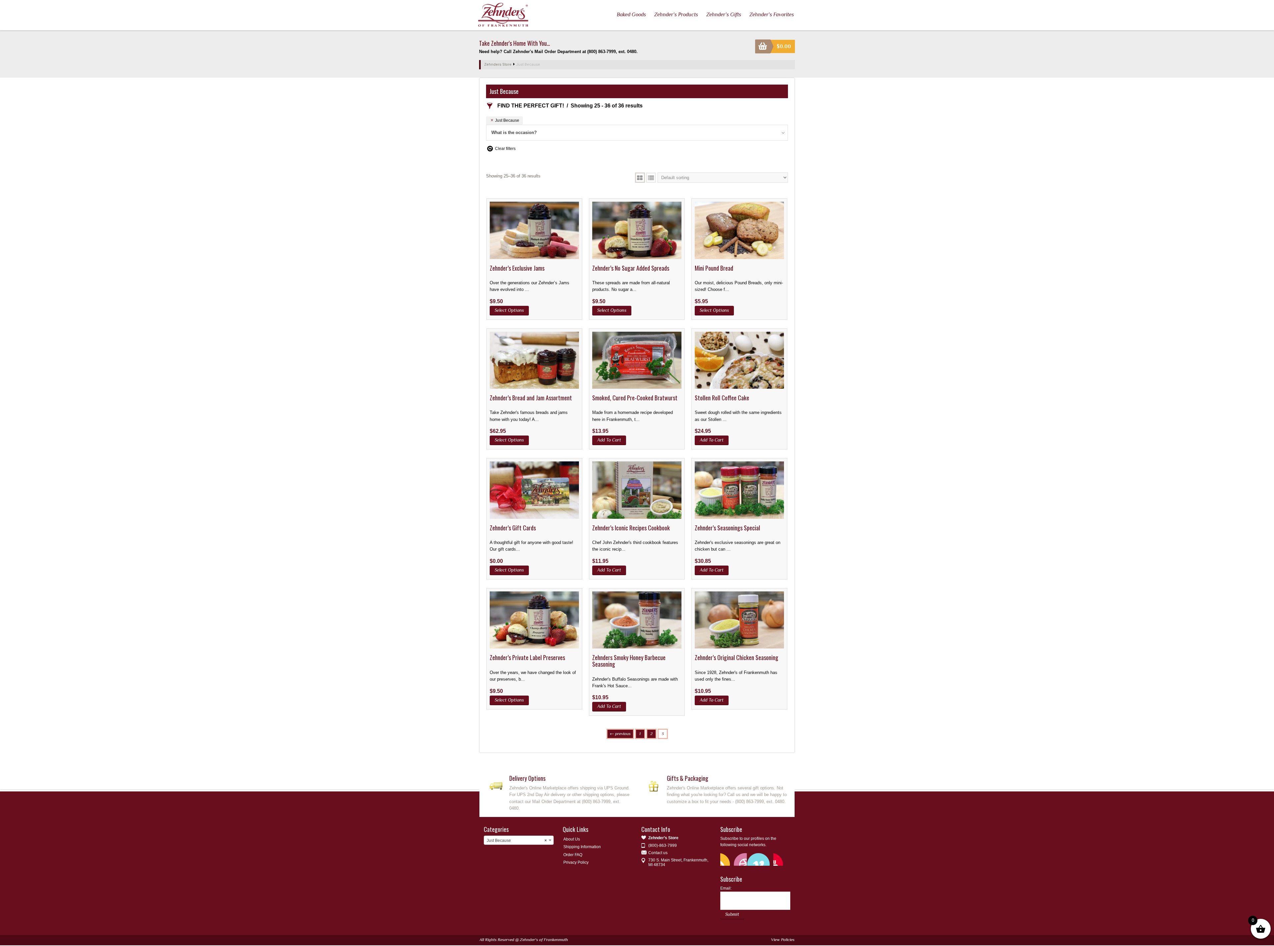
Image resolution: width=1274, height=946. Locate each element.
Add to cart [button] (609, 439)
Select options (509, 310)
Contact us (658, 852)
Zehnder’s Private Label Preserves (527, 657)
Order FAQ (572, 854)
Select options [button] (509, 570)
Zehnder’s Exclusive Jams (517, 268)
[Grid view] (640, 177)
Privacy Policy (576, 862)
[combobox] (519, 840)
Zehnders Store (498, 64)
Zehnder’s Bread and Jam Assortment (531, 397)
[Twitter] (727, 859)
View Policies (783, 939)
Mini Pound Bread (714, 268)
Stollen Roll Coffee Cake (722, 397)
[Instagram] (780, 859)
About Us (571, 839)
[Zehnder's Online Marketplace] (503, 14)
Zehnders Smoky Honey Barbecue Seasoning (629, 660)
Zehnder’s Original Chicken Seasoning (736, 657)
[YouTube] (753, 859)
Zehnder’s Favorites (771, 15)
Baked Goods (631, 15)
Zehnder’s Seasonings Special (727, 527)
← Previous (620, 733)
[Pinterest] (766, 859)
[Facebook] (740, 859)
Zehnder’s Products (676, 15)
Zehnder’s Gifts (723, 15)
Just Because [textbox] (517, 840)
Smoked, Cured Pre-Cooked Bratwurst (634, 397)
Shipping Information (582, 847)
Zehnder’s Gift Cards (513, 527)
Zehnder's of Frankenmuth (544, 939)
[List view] (651, 177)
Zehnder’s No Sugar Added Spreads (630, 268)
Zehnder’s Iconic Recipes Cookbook (631, 527)
